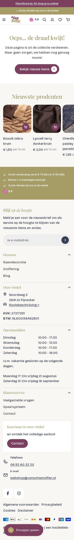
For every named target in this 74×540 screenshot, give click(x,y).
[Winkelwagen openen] (68, 19)
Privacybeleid (51, 504)
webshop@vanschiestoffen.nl (33, 478)
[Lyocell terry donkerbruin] (47, 119)
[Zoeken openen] (44, 19)
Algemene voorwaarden (21, 504)
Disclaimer (26, 510)
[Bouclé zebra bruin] (17, 119)
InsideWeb (60, 527)
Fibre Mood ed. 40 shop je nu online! (37, 3)
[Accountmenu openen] (52, 19)
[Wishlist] (60, 19)
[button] (28, 108)
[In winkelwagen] (25, 127)
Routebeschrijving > (24, 305)
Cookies (9, 510)
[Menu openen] (4, 19)
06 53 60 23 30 (22, 464)
